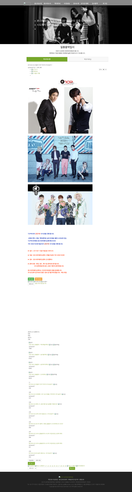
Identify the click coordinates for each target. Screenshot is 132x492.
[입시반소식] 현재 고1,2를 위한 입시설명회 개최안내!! (43, 404)
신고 (36, 69)
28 (61, 466)
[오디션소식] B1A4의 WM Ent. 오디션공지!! (41, 453)
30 (65, 466)
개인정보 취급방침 (53, 479)
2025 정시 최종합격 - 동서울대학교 (38, 354)
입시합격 (95, 3)
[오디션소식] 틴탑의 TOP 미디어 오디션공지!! (41, 384)
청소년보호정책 (63, 479)
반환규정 (81, 479)
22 (48, 466)
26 (56, 466)
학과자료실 (87, 59)
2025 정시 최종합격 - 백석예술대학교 (39, 344)
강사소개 (76, 3)
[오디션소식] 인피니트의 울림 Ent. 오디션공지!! (41, 414)
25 (54, 466)
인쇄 (36, 71)
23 (50, 466)
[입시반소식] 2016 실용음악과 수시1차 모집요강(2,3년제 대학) (45, 443)
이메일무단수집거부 (73, 479)
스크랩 (38, 73)
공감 (31, 279)
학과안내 (57, 3)
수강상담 (67, 3)
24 (52, 466)
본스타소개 (38, 3)
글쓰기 (32, 463)
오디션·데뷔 (84, 3)
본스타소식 (47, 3)
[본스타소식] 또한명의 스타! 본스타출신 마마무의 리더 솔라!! (45, 394)
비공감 (39, 279)
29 (63, 466)
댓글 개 (37, 283)
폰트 (100, 69)
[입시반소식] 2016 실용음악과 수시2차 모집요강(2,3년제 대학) (45, 433)
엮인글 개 (43, 283)
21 (46, 466)
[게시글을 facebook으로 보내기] (36, 282)
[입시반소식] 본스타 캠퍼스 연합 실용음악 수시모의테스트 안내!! (46, 423)
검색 (72, 468)
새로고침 (38, 460)
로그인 (105, 3)
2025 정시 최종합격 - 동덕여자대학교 (39, 364)
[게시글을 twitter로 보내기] (30, 282)
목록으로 (31, 284)
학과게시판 (47, 59)
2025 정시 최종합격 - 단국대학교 (37, 374)
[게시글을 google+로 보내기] (44, 282)
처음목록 (31, 460)
